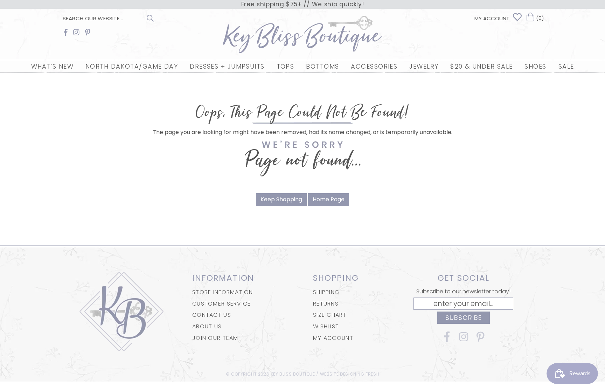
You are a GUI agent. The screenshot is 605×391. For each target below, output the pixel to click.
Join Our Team (215, 338)
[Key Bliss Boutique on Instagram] (76, 32)
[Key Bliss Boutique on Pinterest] (87, 32)
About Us (207, 326)
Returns (326, 304)
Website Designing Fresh (350, 374)
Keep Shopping (281, 199)
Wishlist (326, 326)
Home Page (329, 199)
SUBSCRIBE (463, 317)
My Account (333, 338)
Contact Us (211, 315)
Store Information (222, 292)
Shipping (326, 292)
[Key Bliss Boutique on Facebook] (66, 32)
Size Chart (330, 315)
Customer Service (221, 304)
